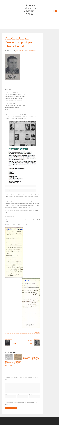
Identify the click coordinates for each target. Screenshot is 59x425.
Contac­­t (13, 25)
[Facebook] (54, 11)
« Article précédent (8, 339)
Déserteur (37, 332)
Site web (30, 394)
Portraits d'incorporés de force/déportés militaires (18, 51)
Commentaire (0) (19, 50)
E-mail (18, 394)
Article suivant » (36, 339)
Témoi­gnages (18, 24)
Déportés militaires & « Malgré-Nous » (29, 9)
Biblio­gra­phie (6, 25)
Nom (6, 394)
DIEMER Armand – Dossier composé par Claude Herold (18, 42)
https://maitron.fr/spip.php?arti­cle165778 (14, 218)
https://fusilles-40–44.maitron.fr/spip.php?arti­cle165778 (21, 185)
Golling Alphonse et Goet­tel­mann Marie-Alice (17, 362)
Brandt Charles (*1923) (14, 342)
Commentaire (8, 382)
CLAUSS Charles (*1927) (30, 342)
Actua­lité (10, 24)
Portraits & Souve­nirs (29, 24)
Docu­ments (39, 24)
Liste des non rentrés (31, 50)
